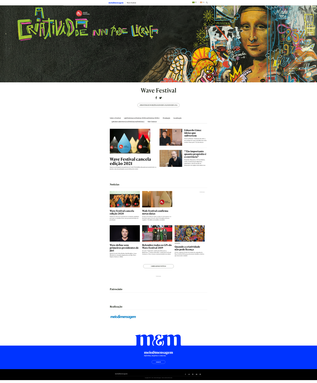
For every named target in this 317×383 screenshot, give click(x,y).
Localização (177, 118)
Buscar (207, 2)
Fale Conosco (152, 122)
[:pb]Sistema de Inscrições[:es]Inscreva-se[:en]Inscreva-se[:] (158, 105)
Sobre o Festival (115, 118)
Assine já (158, 362)
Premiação (166, 118)
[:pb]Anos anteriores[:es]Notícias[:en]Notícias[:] (127, 122)
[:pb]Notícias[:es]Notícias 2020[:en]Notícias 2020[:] (141, 118)
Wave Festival (131, 3)
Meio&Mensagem (116, 3)
